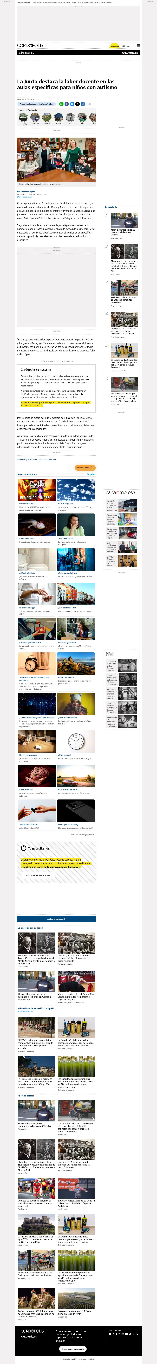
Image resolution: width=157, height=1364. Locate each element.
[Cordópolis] (34, 1331)
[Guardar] (88, 104)
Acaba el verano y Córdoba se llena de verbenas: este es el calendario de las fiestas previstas (36, 1314)
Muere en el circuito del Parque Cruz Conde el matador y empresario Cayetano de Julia (76, 997)
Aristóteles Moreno (65, 964)
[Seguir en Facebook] (116, 1334)
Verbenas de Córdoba (64, 2)
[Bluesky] (72, 104)
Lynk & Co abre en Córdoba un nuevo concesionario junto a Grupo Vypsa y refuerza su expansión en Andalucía (112, 505)
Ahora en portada (26, 1096)
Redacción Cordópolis (26, 191)
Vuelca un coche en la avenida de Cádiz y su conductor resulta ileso (35, 1274)
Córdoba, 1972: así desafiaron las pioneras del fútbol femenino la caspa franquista (74, 958)
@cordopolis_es (25, 197)
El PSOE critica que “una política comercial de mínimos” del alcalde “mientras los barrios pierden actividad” (35, 1044)
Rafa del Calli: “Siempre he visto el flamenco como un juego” (112, 665)
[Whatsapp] (61, 104)
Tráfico (34, 2)
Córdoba (42, 459)
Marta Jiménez (23, 967)
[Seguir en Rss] (137, 1334)
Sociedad (33, 459)
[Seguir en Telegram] (119, 1334)
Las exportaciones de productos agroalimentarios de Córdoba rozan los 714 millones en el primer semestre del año (75, 1082)
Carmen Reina (23, 1245)
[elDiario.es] (34, 1336)
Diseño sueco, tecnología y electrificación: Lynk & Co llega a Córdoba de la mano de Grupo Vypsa (112, 533)
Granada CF (97, 2)
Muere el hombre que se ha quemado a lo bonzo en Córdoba (34, 995)
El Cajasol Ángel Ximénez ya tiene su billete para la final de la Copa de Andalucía (76, 1203)
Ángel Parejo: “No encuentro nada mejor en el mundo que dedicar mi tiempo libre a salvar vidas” (112, 721)
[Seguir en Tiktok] (130, 1334)
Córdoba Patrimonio (106, 2)
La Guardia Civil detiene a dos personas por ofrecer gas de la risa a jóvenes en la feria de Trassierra (76, 1043)
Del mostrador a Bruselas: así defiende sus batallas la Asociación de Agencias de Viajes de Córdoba (112, 547)
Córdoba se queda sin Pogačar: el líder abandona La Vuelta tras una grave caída (35, 1203)
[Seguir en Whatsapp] (134, 1334)
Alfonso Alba (62, 1002)
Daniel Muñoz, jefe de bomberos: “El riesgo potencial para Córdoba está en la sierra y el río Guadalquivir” (112, 679)
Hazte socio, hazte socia (38, 875)
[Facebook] (67, 104)
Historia (39, 2)
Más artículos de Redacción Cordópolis (36, 1008)
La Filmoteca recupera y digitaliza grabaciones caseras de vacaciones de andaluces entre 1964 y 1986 (35, 1081)
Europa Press (62, 1317)
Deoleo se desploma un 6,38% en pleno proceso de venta (74, 1312)
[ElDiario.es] (130, 53)
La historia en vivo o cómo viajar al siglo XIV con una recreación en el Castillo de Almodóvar (35, 1239)
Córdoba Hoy (26, 52)
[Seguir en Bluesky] (110, 1334)
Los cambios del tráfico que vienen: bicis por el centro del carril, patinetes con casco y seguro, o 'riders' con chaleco (75, 1127)
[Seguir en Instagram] (123, 1334)
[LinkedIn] (83, 104)
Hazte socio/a (114, 46)
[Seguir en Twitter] (113, 1334)
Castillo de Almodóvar (77, 2)
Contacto (92, 1359)
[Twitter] (77, 104)
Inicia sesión (126, 46)
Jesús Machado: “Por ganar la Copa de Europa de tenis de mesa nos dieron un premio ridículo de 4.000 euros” (112, 707)
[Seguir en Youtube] (126, 1334)
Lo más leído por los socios (30, 928)
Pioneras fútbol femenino (50, 2)
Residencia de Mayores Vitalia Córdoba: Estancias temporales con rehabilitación (112, 519)
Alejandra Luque (24, 1000)
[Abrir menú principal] (138, 45)
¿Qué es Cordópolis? (69, 1359)
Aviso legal (82, 1359)
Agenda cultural (88, 2)
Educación (52, 459)
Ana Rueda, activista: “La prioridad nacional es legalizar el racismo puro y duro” (112, 693)
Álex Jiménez (22, 1209)
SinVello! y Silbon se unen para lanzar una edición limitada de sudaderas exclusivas (111, 561)
